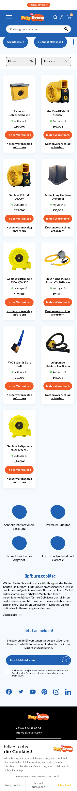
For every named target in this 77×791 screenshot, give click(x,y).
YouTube (33, 692)
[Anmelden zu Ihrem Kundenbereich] (62, 17)
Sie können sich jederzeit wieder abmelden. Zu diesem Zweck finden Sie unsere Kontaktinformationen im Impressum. (40, 673)
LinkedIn (68, 692)
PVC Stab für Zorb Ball (19, 364)
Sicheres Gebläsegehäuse (19, 113)
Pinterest (44, 692)
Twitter (21, 692)
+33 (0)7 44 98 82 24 (38, 5)
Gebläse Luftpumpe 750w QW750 (19, 447)
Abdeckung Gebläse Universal (58, 196)
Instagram (56, 692)
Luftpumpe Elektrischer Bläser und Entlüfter (57, 364)
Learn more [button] (10, 614)
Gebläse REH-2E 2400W (19, 196)
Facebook (9, 692)
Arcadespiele (15, 41)
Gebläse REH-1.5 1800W (58, 113)
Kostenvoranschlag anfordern (19, 145)
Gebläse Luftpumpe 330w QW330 (19, 280)
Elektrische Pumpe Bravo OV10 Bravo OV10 (58, 280)
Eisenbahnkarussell (50, 41)
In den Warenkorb (19, 134)
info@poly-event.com (29, 732)
